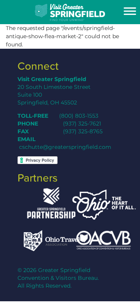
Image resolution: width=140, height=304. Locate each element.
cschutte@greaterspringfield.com (65, 146)
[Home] (70, 12)
